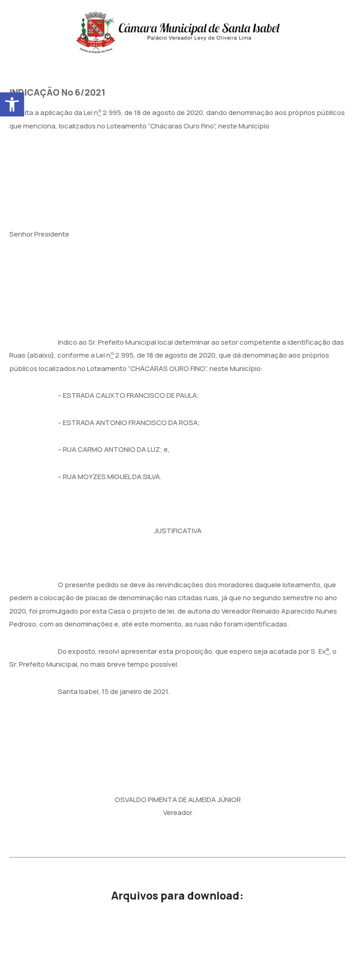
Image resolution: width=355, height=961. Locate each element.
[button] (12, 104)
